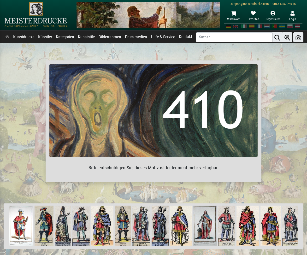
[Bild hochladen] (298, 37)
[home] (7, 37)
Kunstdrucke (23, 37)
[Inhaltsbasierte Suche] (287, 37)
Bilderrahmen (110, 37)
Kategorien (65, 37)
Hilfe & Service (163, 37)
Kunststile (86, 37)
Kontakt (185, 36)
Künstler (45, 37)
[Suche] (277, 37)
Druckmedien (136, 37)
